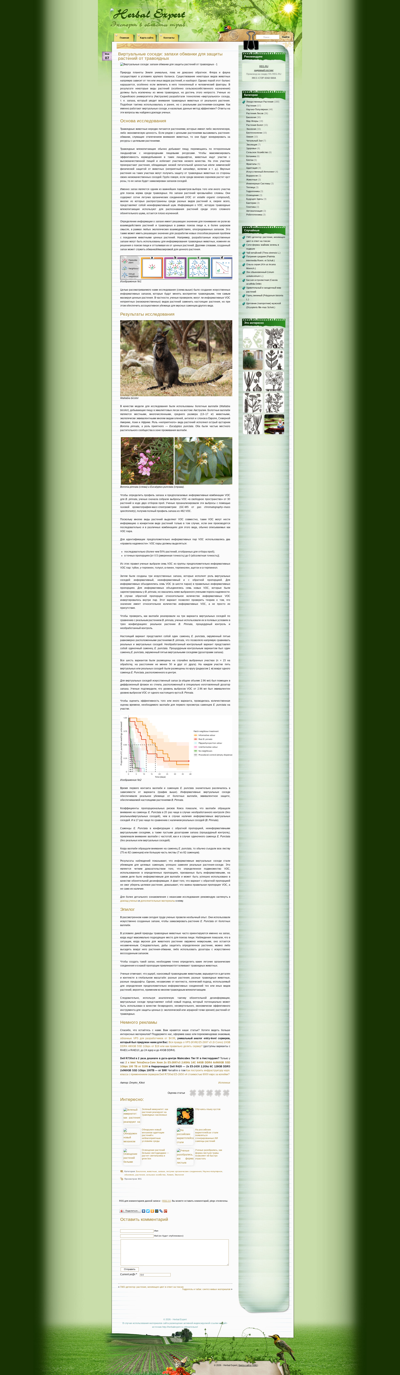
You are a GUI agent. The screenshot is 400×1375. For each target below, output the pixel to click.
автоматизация (254, 211)
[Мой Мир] (157, 1211)
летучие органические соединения (183, 1171)
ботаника (251, 156)
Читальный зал (254, 140)
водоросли (252, 175)
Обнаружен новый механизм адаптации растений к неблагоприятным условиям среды (153, 1135)
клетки (249, 160)
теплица (250, 187)
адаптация (252, 168)
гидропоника (253, 191)
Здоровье (251, 148)
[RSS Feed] (234, 35)
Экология (179, 1175)
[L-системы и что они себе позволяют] (253, 347)
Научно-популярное (212, 1171)
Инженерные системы (258, 183)
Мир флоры (252, 121)
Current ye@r (128, 1274)
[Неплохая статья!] (209, 1093)
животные (152, 1171)
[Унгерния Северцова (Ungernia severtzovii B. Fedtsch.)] (253, 433)
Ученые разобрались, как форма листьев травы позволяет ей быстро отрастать (208, 1154)
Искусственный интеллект (260, 171)
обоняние (129, 1175)
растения (140, 1175)
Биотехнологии (254, 132)
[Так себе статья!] (201, 1093)
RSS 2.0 (166, 1201)
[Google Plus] (165, 1211)
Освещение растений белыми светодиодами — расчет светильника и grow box (155, 1154)
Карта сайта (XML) (248, 1365)
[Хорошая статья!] (218, 1093)
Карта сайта (146, 37)
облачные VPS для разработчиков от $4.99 (147, 1038)
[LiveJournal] (161, 1211)
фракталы (251, 164)
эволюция (251, 144)
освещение (252, 195)
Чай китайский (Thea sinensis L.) (263, 252)
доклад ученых (129, 900)
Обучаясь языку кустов (207, 1109)
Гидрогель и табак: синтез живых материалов (206, 1289)
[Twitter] (148, 1211)
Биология (141, 1171)
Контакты (169, 37)
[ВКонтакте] (143, 1211)
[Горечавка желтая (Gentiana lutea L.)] (274, 369)
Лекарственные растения (259, 101)
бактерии (251, 203)
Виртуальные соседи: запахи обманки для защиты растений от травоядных (170, 56)
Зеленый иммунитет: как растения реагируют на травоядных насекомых (155, 1112)
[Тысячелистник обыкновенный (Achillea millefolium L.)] (253, 411)
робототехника (254, 214)
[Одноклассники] (152, 1211)
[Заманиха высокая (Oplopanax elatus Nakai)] (274, 390)
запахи (161, 1171)
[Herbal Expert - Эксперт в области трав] (200, 13)
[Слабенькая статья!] (193, 1093)
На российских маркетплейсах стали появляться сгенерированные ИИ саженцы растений (206, 1135)
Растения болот (254, 125)
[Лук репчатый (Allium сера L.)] (253, 390)
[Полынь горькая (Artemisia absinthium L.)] (274, 411)
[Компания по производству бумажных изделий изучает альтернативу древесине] (253, 369)
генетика (251, 207)
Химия (170, 1175)
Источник (224, 1082)
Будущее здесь (254, 199)
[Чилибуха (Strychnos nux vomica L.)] (274, 347)
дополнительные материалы (157, 900)
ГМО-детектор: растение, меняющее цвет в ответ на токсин (152, 1287)
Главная (124, 37)
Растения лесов (254, 113)
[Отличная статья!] (226, 1093)
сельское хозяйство (156, 1175)
